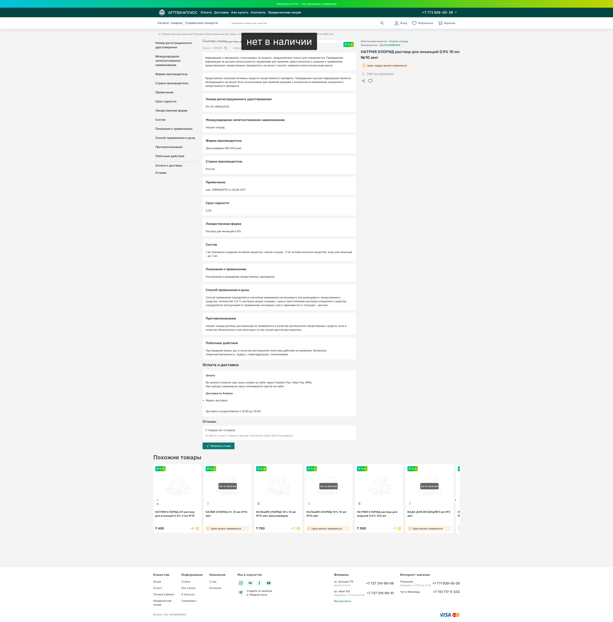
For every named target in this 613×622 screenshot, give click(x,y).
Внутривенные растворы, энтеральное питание (235, 34)
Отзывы (160, 172)
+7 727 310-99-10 (380, 593)
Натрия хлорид (398, 41)
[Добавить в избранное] (370, 80)
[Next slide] (455, 500)
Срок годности (165, 101)
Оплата (206, 12)
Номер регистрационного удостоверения (173, 45)
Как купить (239, 12)
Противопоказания (168, 147)
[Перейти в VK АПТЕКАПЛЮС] (250, 583)
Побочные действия (169, 156)
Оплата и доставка (168, 165)
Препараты (199, 34)
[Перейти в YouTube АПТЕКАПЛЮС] (268, 583)
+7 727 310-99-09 (380, 583)
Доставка (221, 12)
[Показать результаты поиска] (381, 22)
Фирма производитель (171, 74)
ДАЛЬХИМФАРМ (389, 45)
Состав (160, 119)
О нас (213, 581)
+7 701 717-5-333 (446, 592)
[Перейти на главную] (159, 34)
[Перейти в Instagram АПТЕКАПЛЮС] (241, 583)
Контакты (258, 12)
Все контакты (342, 601)
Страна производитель (171, 83)
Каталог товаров (170, 23)
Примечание (164, 92)
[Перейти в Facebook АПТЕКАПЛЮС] (259, 583)
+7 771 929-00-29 (446, 583)
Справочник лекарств (201, 23)
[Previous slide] (158, 500)
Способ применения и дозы (175, 138)
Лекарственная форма (171, 110)
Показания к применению (173, 128)
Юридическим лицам (284, 12)
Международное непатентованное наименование (168, 61)
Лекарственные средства (177, 34)
